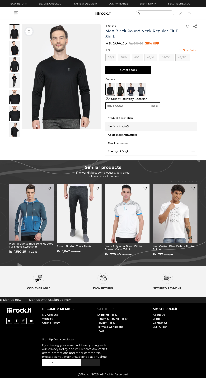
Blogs (156, 318)
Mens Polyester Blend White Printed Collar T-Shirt (123, 248)
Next (97, 77)
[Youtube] (31, 321)
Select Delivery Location (129, 99)
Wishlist (47, 318)
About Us (159, 314)
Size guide (190, 50)
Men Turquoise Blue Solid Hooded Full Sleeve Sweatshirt (31, 245)
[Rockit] (103, 13)
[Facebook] (16, 321)
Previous (25, 77)
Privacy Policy (106, 322)
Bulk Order (160, 326)
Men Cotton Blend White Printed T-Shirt (174, 248)
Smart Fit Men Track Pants (74, 246)
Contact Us (160, 322)
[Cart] (189, 13)
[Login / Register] (181, 13)
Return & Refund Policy (112, 318)
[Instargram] (24, 321)
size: (108, 50)
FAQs (100, 330)
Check (154, 105)
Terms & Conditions (110, 326)
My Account (50, 314)
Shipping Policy (107, 314)
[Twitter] (9, 321)
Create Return (51, 322)
